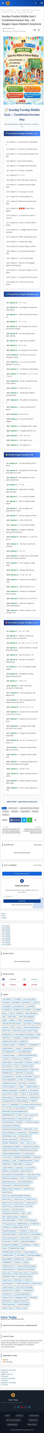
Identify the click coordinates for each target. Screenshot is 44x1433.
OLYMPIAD (5, 1227)
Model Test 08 (31, 1203)
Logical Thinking (7, 1167)
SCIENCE (25, 1262)
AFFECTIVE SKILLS (31, 1013)
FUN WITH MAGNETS (9, 1087)
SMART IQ (28, 1280)
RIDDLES (35, 811)
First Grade (28, 1076)
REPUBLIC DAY (19, 1259)
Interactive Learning (31, 1122)
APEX (19, 1020)
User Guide (33, 1297)
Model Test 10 (19, 1206)
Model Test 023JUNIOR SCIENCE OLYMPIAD (16, 1196)
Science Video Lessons (21, 1273)
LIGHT (14, 1160)
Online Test (33, 1231)
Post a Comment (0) (22, 874)
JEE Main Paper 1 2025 (9, 1136)
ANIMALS (12, 1020)
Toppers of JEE (7, 1297)
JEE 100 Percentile (8, 1132)
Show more (38, 845)
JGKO (22, 1143)
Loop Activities (30, 1167)
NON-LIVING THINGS (8, 1220)
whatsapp (34, 979)
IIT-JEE (9, 1108)
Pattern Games (25, 1238)
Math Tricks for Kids (33, 1175)
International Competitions (11, 1125)
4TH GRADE (6, 1006)
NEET (23, 1213)
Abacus (4, 1013)
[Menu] (3, 3)
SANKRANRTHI (7, 1262)
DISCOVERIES (19, 1062)
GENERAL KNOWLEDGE (9, 1090)
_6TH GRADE (5, 936)
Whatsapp (29, 820)
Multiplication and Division (10, 1213)
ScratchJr (34, 1273)
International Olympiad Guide (11, 1129)
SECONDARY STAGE (8, 1276)
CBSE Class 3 (6, 1038)
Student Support (7, 1287)
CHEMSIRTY (22, 1045)
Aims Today (9, 1317)
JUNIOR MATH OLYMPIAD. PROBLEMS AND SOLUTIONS (19, 1150)
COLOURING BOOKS (8, 1052)
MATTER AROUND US (25, 1182)
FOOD (37, 1076)
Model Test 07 (19, 1203)
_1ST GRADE (5, 926)
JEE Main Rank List (25, 1136)
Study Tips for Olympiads (24, 1287)
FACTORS (19, 1076)
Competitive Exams (8, 1055)
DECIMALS (27, 1059)
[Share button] (35, 820)
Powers (4, 1248)
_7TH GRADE (5, 938)
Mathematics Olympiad (9, 1178)
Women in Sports (7, 1308)
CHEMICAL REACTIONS (9, 1041)
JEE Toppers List (25, 1139)
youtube (34, 984)
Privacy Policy (34, 1415)
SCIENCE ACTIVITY (8, 1266)
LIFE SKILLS (6, 1160)
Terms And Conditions (13, 1420)
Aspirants (5, 1027)
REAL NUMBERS (7, 1259)
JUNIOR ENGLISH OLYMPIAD (11, 1146)
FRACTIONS (22, 1083)
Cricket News (16, 1059)
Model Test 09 (7, 1206)
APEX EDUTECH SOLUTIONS (29, 808)
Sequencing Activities (25, 1276)
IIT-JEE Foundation (20, 1108)
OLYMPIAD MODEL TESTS (20, 1227)
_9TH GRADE (5, 942)
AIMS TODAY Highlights (26, 1017)
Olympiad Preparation (9, 1231)
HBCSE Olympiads (22, 1101)
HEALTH (33, 1101)
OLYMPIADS (23, 1231)
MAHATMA (15, 1171)
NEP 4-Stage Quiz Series (10, 1217)
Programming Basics (29, 1252)
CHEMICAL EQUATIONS (30, 1038)
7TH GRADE (16, 1010)
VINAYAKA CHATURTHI (21, 1301)
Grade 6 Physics (7, 1097)
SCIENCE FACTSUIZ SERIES (25, 1269)
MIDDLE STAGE (7, 1189)
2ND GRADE (16, 1003)
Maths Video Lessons (9, 1182)
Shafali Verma (6, 1280)
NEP (29, 1213)
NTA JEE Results (31, 1220)
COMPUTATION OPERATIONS (27, 1055)
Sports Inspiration (8, 1283)
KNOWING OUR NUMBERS (22, 1157)
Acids (11, 1013)
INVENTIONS (28, 1129)
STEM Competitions (22, 1283)
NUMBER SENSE (22, 1224)
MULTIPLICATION (17, 1210)
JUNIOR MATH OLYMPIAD (31, 1146)
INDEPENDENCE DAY (8, 1115)
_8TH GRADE (5, 940)
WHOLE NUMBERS (23, 1304)
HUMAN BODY (14, 1104)
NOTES (20, 1220)
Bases (19, 1027)
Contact (4, 918)
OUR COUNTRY (23, 1234)
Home (4, 10)
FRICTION (32, 1083)
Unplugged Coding (21, 1297)
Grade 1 (15, 1094)
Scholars (17, 1262)
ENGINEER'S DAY (7, 1073)
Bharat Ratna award (19, 1031)
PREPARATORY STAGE (17, 1248)
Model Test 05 (31, 1199)
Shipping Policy (12, 1424)
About (3, 916)
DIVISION (29, 1062)
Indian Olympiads (7, 1122)
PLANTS (15, 1241)
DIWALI (37, 1062)
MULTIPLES (6, 1210)
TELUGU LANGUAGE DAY (22, 1294)
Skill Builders (18, 1280)
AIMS (3, 1017)
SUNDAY (10, 10)
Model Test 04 (19, 1199)
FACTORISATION (7, 1076)
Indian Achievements (9, 1118)
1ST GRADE (17, 999)
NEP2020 (15, 811)
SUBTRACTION (7, 1290)
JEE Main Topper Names (9, 1139)
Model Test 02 (7, 1192)
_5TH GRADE (5, 934)
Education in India (27, 1066)
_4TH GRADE (5, 932)
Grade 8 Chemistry (21, 1097)
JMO (28, 1143)
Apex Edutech (28, 1020)
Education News (7, 1069)
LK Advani (29, 1164)
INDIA (19, 1115)
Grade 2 (23, 1094)
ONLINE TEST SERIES (9, 1234)
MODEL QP (18, 1189)
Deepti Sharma (7, 1062)
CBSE (38, 1034)
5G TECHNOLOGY (18, 1006)
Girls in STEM (6, 1094)
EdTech (16, 1066)
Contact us (19, 1415)
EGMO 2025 (34, 1069)
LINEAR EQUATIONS (25, 1160)
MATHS (22, 1178)
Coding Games (28, 1048)
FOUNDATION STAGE (9, 1083)
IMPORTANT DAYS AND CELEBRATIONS (14, 1111)
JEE (36, 1129)
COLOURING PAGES (24, 1052)
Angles (4, 1020)
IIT (3, 1108)
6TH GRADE (6, 1010)
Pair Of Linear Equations (10, 1238)
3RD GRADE (26, 1003)
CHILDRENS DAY (34, 1045)
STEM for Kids (36, 1283)
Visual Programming (8, 1304)
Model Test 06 (7, 1203)
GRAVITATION (34, 1097)
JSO (34, 1143)
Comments (8, 1362)
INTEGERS (19, 1122)
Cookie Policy (33, 1420)
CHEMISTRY (23, 1041)
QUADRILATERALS (8, 1255)
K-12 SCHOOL (6, 1157)
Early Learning (6, 1066)
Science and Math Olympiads (26, 1266)
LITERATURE (6, 1164)
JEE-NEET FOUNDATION (10, 1143)
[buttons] (14, 1407)
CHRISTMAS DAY (7, 1048)
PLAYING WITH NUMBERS (10, 1245)
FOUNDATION (30, 1080)
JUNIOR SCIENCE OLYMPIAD (11, 1153)
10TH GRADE (6, 999)
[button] (37, 3)
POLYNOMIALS (26, 1245)
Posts (6, 1360)
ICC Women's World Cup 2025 (31, 1104)
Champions (17, 1038)
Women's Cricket (21, 1308)
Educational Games (21, 1069)
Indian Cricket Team (24, 1118)
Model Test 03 (7, 1199)
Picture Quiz (6, 1241)
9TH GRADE (37, 1010)
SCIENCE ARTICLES (8, 1269)
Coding (18, 1048)
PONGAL (36, 1245)
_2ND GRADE (5, 928)
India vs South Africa (30, 1115)
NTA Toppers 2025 (8, 1224)
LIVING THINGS (18, 1164)
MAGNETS (5, 1171)
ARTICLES (37, 1024)
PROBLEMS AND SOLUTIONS (11, 1252)
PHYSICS (36, 1238)
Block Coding (33, 1031)
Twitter (24, 820)
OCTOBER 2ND (34, 1224)
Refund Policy (32, 1424)
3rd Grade (36, 1003)
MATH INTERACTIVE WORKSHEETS (13, 1175)
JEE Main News (33, 1132)
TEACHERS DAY (28, 1290)
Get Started (34, 1090)
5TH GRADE (30, 1006)
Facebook (16, 820)
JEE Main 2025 (21, 1132)
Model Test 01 (29, 1189)
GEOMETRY (23, 1090)
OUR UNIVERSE (36, 1234)
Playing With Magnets (28, 1241)
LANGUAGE (36, 1157)
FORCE (21, 1080)
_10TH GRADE (6, 945)
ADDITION (19, 1013)
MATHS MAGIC (32, 1178)
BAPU (13, 1027)
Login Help (19, 1167)
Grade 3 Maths (33, 1094)
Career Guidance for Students (24, 1034)
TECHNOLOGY (7, 1294)
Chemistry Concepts (8, 1045)
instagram (13, 984)
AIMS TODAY (13, 808)
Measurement (6, 1185)
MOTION (29, 1206)
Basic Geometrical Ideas (32, 1027)
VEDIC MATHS (6, 1301)
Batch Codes (6, 1031)
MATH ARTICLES (26, 1171)
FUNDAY (6, 811)
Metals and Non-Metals (21, 1185)
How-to (4, 1104)
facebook (13, 979)
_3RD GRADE (5, 930)
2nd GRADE (5, 1003)
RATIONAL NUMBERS (34, 1255)
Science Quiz (6, 1273)
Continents (6, 1059)
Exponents (29, 1073)
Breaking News (7, 1034)
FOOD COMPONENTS (9, 1080)
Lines (36, 1160)
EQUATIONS (19, 1073)
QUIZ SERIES (25, 811)
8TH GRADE (26, 1010)
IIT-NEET (31, 1108)
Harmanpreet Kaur (8, 1101)
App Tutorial (27, 1024)
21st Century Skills (29, 999)
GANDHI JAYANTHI (32, 1087)
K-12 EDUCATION (28, 1153)
